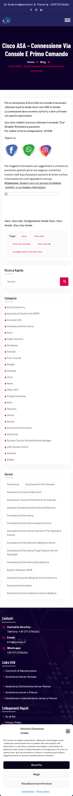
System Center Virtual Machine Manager (29, 440)
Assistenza (13, 484)
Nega (36, 774)
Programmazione (16, 396)
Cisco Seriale (44, 244)
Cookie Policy (28, 791)
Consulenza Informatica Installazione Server (31, 542)
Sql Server (12, 434)
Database (12, 345)
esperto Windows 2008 (19, 570)
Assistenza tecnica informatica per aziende (31, 500)
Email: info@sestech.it (20, 4)
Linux (10, 377)
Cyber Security (15, 339)
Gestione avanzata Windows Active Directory (32, 577)
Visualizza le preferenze (36, 783)
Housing (11, 370)
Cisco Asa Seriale (21, 244)
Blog (43, 62)
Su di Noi (10, 716)
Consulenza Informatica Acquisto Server (29, 523)
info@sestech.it (16, 640)
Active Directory (16, 307)
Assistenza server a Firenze (21, 692)
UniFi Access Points (17, 447)
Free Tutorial (14, 358)
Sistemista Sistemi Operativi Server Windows (32, 593)
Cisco (24, 236)
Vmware (11, 453)
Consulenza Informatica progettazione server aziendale (32, 552)
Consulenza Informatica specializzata (28, 562)
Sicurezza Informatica (19, 428)
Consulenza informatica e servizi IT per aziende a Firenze (34, 533)
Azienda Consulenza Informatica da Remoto (31, 507)
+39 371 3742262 (17, 650)
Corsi (9, 332)
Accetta (36, 765)
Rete (9, 402)
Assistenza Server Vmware (20, 676)
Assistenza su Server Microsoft (24, 492)
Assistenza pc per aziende (39, 484)
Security (11, 409)
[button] (68, 731)
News (10, 383)
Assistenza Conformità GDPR (23, 313)
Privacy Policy (43, 791)
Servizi (10, 421)
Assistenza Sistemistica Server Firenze (28, 686)
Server (10, 415)
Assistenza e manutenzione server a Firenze (31, 698)
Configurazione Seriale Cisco (27, 251)
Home (30, 62)
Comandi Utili (14, 320)
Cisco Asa (39, 236)
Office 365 (12, 389)
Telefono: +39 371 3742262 (23, 629)
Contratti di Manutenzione (20, 670)
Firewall (11, 351)
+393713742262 (59, 4)
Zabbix (10, 459)
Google (11, 364)
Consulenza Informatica (20, 326)
